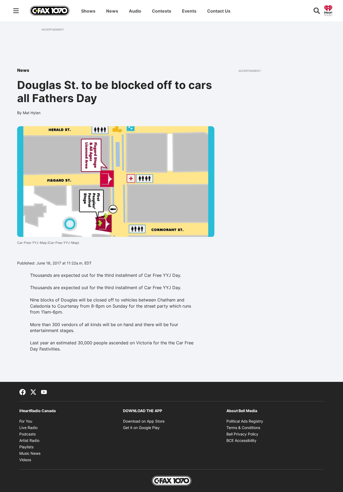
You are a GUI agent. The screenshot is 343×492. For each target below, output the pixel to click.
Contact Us (218, 11)
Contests (161, 11)
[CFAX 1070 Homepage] (49, 11)
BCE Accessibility (241, 440)
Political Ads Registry (244, 421)
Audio (135, 11)
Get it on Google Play (141, 427)
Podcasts (27, 434)
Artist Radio (29, 440)
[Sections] (16, 10)
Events (189, 11)
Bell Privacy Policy (242, 434)
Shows (88, 11)
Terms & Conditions (243, 427)
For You (25, 421)
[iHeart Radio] (328, 10)
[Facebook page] (22, 391)
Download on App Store (144, 421)
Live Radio (28, 427)
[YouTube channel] (44, 391)
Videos (25, 459)
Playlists (26, 447)
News (112, 11)
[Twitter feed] (33, 391)
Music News (29, 453)
